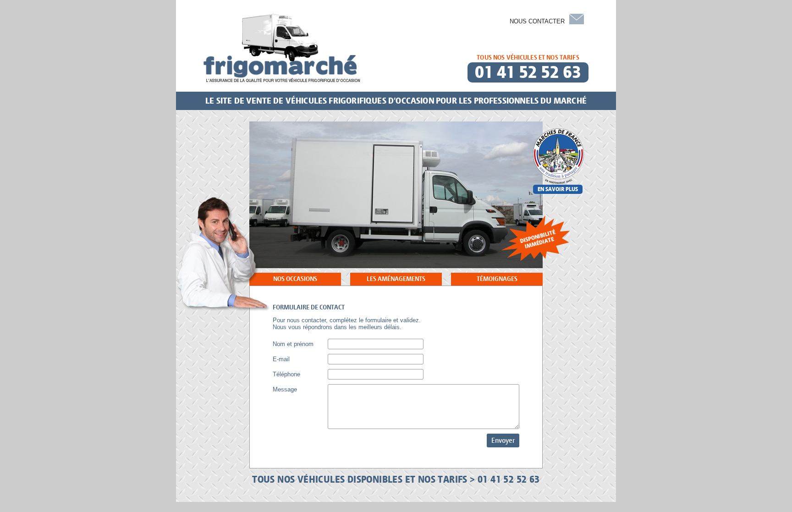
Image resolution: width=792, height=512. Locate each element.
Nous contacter (537, 21)
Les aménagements (396, 279)
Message (285, 389)
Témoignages (497, 279)
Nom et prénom (293, 344)
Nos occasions (295, 279)
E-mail (281, 359)
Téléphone (286, 374)
